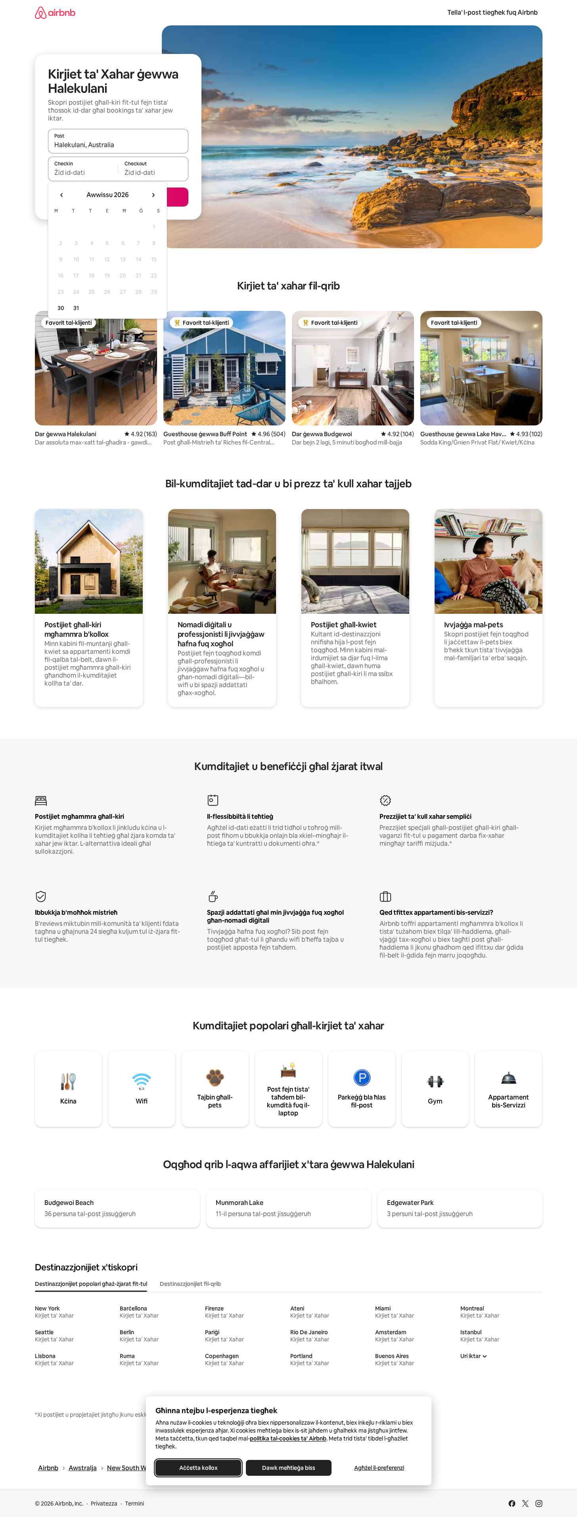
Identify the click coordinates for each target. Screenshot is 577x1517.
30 (61, 308)
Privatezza (104, 1503)
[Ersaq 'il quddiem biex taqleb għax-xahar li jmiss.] (153, 195)
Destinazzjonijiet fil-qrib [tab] (190, 1283)
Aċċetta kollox (198, 1467)
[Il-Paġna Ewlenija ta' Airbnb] (55, 12)
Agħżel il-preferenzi (379, 1467)
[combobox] (118, 144)
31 (76, 308)
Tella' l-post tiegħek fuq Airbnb (492, 12)
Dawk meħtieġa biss (288, 1467)
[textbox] (83, 172)
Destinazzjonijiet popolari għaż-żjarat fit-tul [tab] (91, 1283)
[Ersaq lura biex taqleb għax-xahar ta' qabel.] (61, 195)
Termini (134, 1503)
